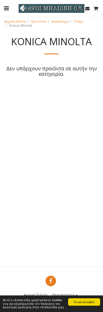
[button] (6, 8)
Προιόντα (38, 21)
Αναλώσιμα (60, 21)
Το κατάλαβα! (84, 302)
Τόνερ (78, 21)
